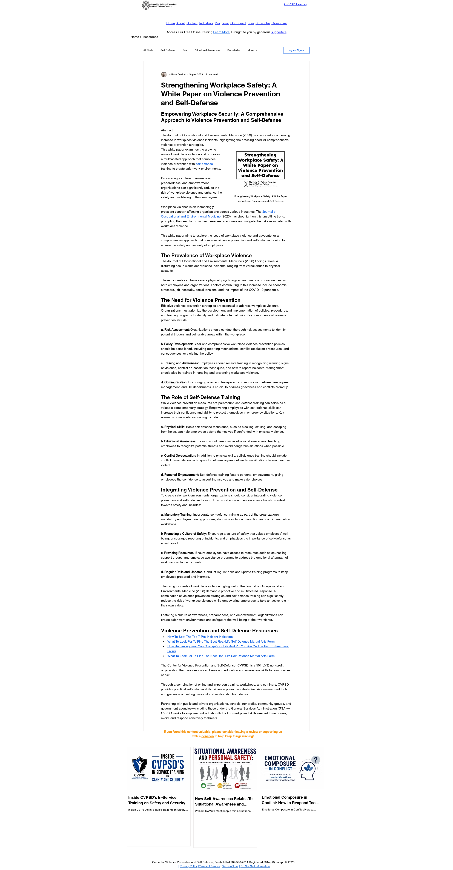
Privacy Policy (188, 866)
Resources (279, 23)
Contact (192, 23)
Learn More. (221, 32)
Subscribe (263, 23)
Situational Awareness (207, 50)
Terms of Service (209, 866)
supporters (278, 32)
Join (251, 23)
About (180, 23)
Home (170, 23)
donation (208, 736)
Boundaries (233, 50)
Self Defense (167, 50)
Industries (206, 23)
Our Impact (238, 23)
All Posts (148, 50)
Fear (185, 50)
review (253, 731)
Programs (222, 23)
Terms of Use (230, 866)
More (251, 50)
